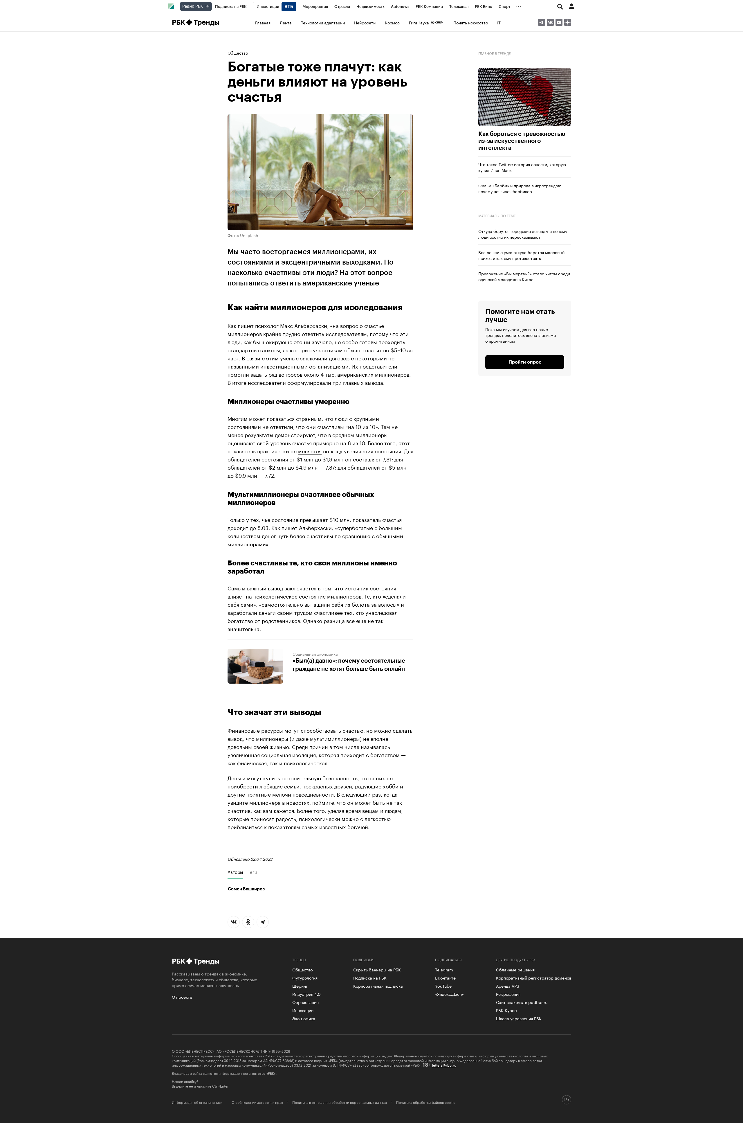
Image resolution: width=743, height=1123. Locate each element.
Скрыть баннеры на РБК (377, 969)
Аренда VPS (507, 985)
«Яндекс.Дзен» (449, 993)
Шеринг (300, 985)
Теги (252, 872)
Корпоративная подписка (378, 985)
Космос (392, 22)
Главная (262, 22)
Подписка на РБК (370, 977)
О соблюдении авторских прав (257, 1102)
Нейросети (365, 22)
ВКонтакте (445, 977)
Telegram (444, 969)
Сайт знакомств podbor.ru (521, 1002)
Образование (305, 1002)
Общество (238, 52)
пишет (246, 325)
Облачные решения (515, 969)
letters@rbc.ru (444, 1065)
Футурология (305, 977)
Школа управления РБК (519, 1018)
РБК (178, 22)
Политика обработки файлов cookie (425, 1102)
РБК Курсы (506, 1010)
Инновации (302, 1010)
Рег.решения (508, 993)
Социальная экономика (315, 654)
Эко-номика (303, 1018)
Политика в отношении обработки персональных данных (339, 1102)
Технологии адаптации (323, 22)
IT (499, 22)
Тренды (206, 22)
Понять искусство (470, 22)
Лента (286, 22)
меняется (310, 450)
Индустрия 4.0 (306, 993)
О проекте (182, 997)
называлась (375, 746)
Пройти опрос (524, 362)
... (518, 5)
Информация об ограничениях (197, 1102)
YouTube (443, 985)
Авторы (235, 872)
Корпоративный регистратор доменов (533, 977)
